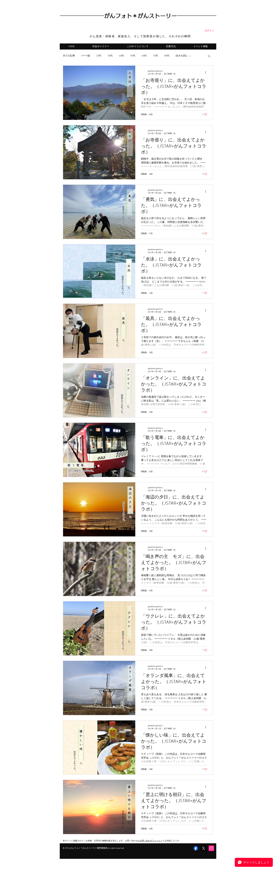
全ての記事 (69, 55)
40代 (121, 55)
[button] (209, 56)
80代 (166, 55)
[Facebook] (196, 848)
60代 (144, 55)
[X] (203, 848)
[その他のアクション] (207, 72)
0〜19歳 (85, 55)
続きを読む (182, 55)
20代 (98, 55)
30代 (110, 55)
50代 (132, 55)
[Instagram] (211, 848)
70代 (155, 55)
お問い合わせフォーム (150, 841)
